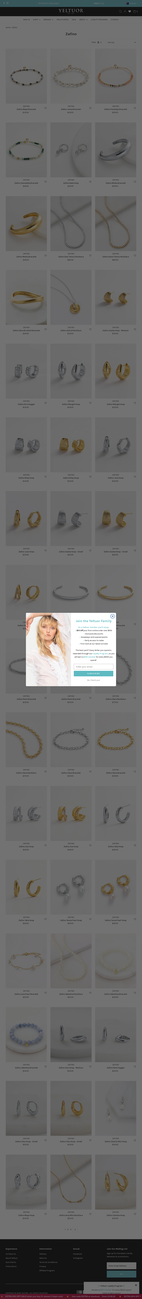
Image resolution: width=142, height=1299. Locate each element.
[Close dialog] (113, 616)
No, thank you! (93, 680)
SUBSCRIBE (93, 673)
